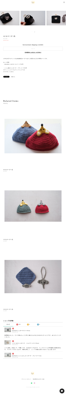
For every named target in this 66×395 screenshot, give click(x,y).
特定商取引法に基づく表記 (38, 379)
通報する (13, 76)
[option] (33, 18)
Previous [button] (2, 17)
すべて (8, 324)
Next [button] (63, 17)
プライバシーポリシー (26, 379)
